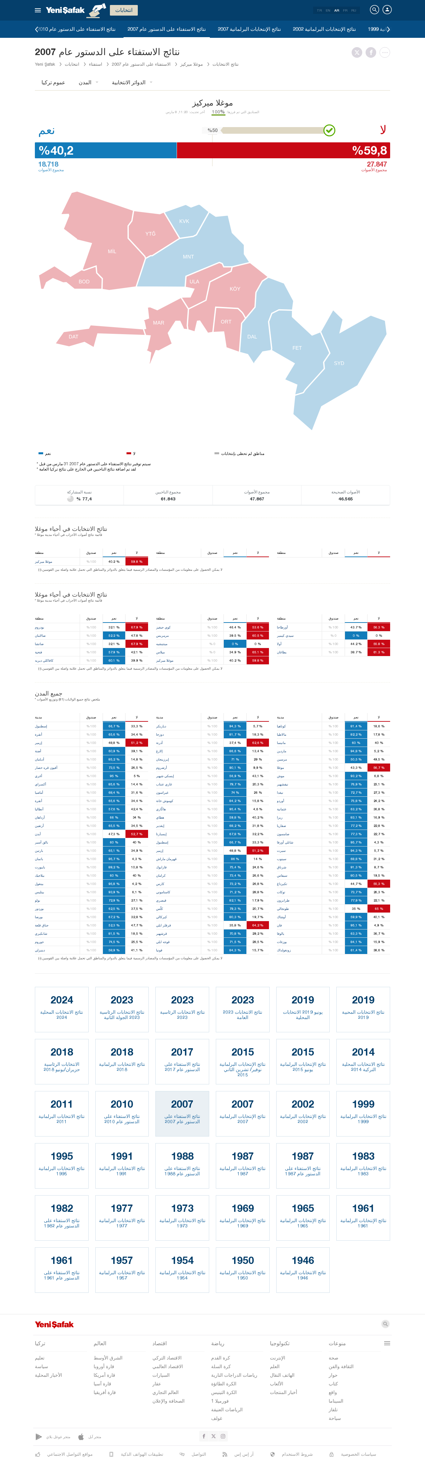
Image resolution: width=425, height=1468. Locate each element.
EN (328, 10)
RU (353, 10)
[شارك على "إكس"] (359, 52)
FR (345, 10)
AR (336, 10)
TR (319, 10)
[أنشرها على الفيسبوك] (373, 52)
